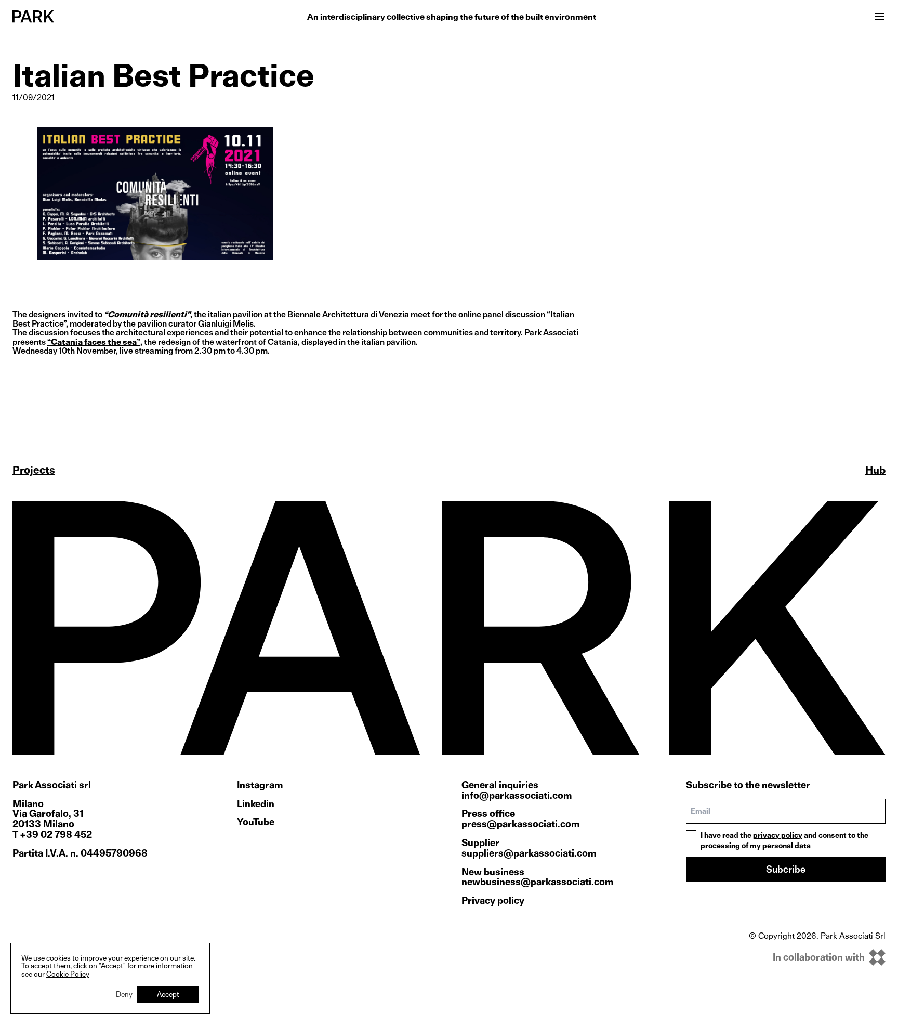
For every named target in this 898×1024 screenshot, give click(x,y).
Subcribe (785, 869)
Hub (875, 470)
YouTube (255, 822)
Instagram (260, 785)
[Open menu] (879, 16)
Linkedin (255, 804)
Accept (168, 994)
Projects (33, 470)
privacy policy (777, 835)
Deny (124, 994)
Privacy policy (492, 900)
